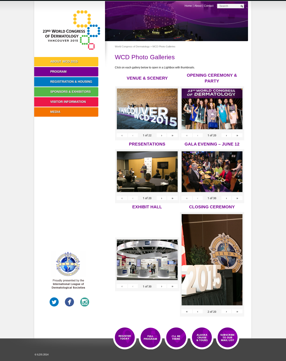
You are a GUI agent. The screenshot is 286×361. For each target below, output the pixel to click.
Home (188, 5)
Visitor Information (68, 101)
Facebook (69, 302)
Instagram (84, 302)
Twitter (54, 302)
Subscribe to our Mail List (227, 337)
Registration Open (125, 337)
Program (58, 71)
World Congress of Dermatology (72, 30)
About (198, 5)
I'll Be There (176, 337)
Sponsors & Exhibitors (70, 91)
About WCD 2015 (64, 61)
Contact (208, 5)
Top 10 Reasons (150, 337)
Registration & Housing (71, 81)
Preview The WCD (202, 337)
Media (55, 112)
